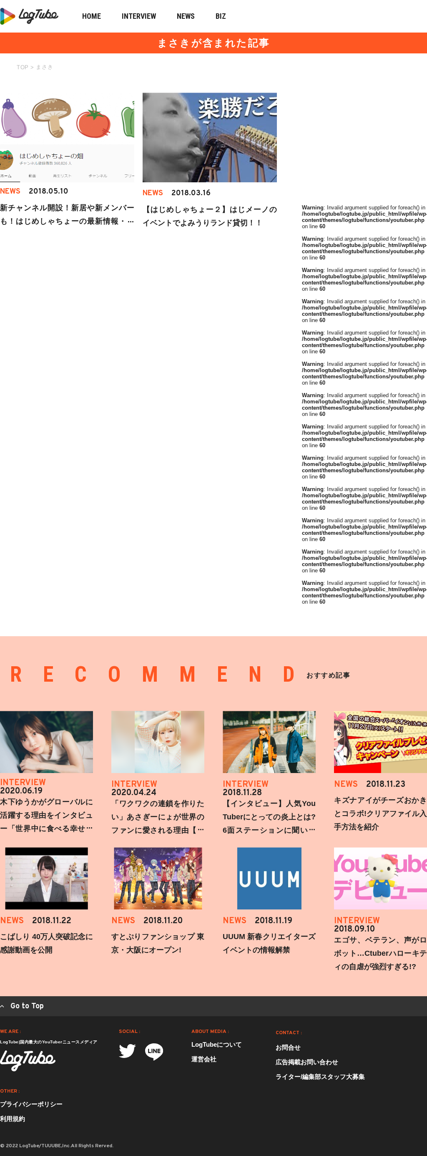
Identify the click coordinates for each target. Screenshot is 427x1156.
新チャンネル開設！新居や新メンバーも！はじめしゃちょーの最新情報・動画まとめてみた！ (67, 221)
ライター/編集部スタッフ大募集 (320, 1076)
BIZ (221, 16)
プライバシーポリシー (31, 1104)
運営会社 (203, 1059)
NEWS (186, 16)
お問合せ (288, 1047)
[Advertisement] (364, 145)
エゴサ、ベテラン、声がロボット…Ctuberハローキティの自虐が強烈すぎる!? (380, 953)
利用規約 (12, 1118)
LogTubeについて (216, 1044)
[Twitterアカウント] (127, 1051)
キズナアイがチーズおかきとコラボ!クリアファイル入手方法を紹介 (380, 813)
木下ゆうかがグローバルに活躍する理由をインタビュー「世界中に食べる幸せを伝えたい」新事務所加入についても (46, 828)
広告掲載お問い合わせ (307, 1061)
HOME (91, 16)
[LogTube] (27, 1060)
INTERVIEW (139, 16)
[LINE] (154, 1051)
